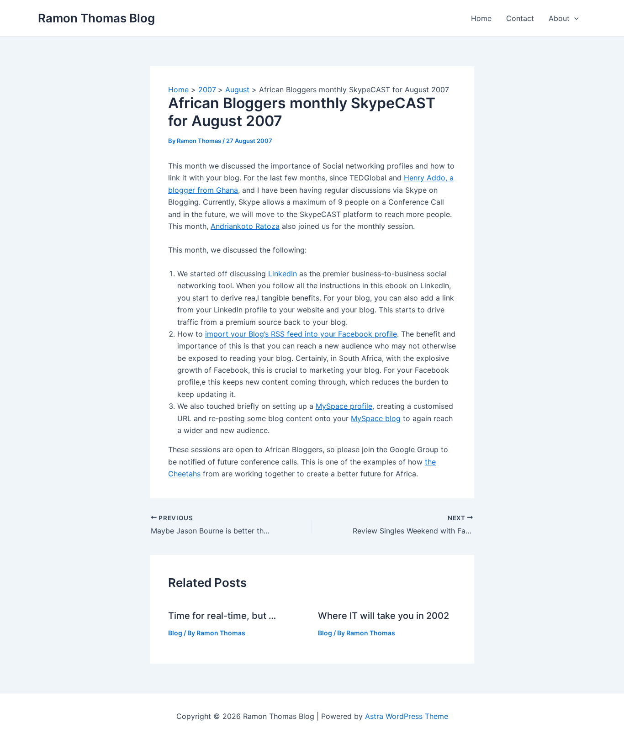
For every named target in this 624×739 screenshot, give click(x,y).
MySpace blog (376, 418)
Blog (175, 633)
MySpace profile (344, 406)
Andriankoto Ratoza (245, 226)
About (559, 18)
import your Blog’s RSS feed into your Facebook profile (301, 333)
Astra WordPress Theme (406, 716)
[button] (574, 18)
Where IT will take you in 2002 (383, 615)
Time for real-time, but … (222, 615)
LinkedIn (282, 273)
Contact (520, 18)
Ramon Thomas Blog (96, 18)
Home (481, 18)
